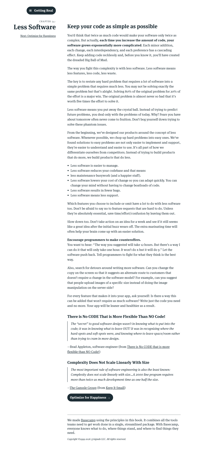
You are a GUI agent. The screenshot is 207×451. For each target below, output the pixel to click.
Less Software (35, 27)
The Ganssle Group (83, 388)
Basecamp (88, 420)
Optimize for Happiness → (90, 397)
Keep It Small (115, 388)
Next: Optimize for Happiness (38, 36)
